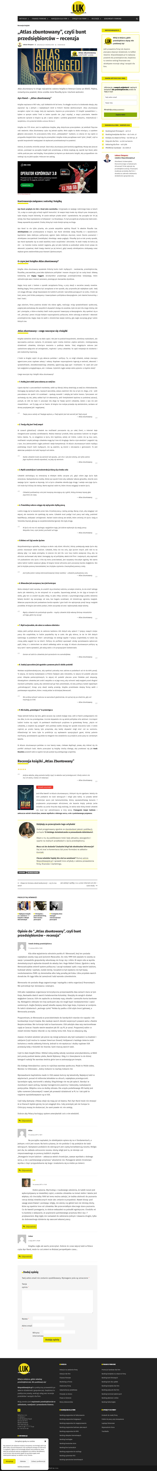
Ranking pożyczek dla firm (110, 1390)
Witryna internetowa (38, 1334)
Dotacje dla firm (65, 1374)
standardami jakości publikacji (78, 829)
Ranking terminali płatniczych (112, 1394)
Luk (34, 1180)
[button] (45, 1441)
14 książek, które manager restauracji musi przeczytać (56, 917)
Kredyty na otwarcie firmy (121, 138)
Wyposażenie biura (108, 1427)
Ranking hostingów (66, 1439)
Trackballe (105, 1431)
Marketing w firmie (66, 1382)
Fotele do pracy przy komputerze (113, 1419)
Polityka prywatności (24, 1466)
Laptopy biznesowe (108, 1423)
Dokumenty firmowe (112, 19)
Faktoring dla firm (116, 144)
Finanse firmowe (39, 19)
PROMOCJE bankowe (118, 148)
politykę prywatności (118, 109)
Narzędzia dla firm (59, 19)
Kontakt (40, 852)
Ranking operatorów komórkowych (71, 1460)
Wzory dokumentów (66, 1402)
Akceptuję (9, 1461)
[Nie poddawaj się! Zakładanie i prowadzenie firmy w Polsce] (78, 8)
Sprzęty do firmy (79, 19)
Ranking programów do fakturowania (72, 1415)
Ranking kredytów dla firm (121, 134)
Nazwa (25, 1319)
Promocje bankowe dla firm (111, 1370)
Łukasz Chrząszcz (28, 44)
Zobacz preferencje (38, 1461)
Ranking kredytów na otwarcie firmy (114, 1374)
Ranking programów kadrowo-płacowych (73, 1427)
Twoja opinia (25, 1286)
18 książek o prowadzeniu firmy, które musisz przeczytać (40, 917)
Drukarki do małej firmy (110, 1415)
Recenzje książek (24, 25)
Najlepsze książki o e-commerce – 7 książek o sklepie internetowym (24, 917)
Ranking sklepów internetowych (70, 1435)
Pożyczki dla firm (119, 141)
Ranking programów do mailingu (70, 1452)
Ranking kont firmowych (118, 131)
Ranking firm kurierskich (68, 1447)
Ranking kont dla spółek (110, 1382)
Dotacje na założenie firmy (69, 1370)
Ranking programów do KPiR (69, 1431)
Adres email (27, 1327)
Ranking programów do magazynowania (73, 1423)
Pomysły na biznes (66, 1394)
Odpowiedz (27, 1121)
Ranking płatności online (110, 1398)
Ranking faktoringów (108, 1402)
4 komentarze (61, 45)
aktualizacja (45, 45)
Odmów (23, 1461)
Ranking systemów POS (67, 1456)
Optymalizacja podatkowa (68, 1390)
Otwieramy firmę (65, 1386)
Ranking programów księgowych (70, 1419)
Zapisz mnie (120, 115)
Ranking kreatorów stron (68, 1443)
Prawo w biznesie (65, 1398)
